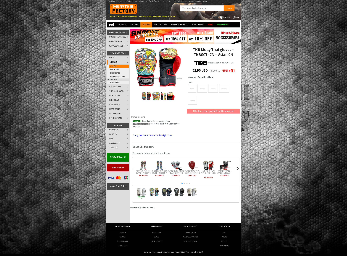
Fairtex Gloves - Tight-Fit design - (224, 172)
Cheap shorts (156, 241)
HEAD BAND (114, 109)
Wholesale (122, 246)
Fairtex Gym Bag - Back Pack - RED (208, 172)
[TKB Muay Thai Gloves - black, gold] (166, 196)
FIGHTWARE (198, 24)
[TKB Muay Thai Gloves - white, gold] (192, 196)
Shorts (123, 232)
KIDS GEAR (114, 100)
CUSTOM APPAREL (117, 37)
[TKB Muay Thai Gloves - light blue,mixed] (154, 196)
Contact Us (224, 226)
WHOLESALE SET (117, 46)
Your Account (190, 226)
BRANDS (118, 125)
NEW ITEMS (222, 24)
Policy (224, 237)
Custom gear (122, 241)
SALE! (210, 24)
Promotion (156, 226)
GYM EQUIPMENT (179, 24)
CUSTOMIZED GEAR (118, 32)
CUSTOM (122, 24)
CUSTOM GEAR (115, 41)
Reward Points (190, 241)
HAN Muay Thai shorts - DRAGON (159, 172)
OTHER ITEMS (115, 118)
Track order (190, 232)
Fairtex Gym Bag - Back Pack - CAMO (192, 172)
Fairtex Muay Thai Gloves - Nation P (143, 172)
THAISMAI (113, 147)
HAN (111, 138)
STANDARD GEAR (118, 53)
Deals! (156, 237)
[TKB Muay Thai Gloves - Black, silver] (179, 196)
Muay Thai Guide (118, 186)
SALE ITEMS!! (118, 167)
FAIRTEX (113, 134)
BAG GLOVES (115, 69)
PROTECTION (160, 24)
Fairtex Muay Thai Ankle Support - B (176, 172)
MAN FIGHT (114, 143)
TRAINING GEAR (116, 91)
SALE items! (156, 232)
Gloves (123, 237)
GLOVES (146, 24)
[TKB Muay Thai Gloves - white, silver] (141, 196)
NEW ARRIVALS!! (118, 157)
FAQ (224, 232)
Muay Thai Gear (122, 226)
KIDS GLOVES (115, 73)
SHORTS (134, 24)
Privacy (224, 241)
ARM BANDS (114, 104)
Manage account (190, 237)
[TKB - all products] (200, 62)
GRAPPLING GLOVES (117, 77)
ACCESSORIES (115, 113)
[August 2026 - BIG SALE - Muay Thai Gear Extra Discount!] (172, 42)
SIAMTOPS (114, 129)
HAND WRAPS (115, 82)
